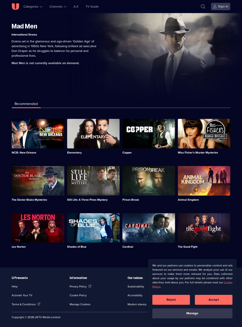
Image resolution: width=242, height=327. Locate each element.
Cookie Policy (78, 295)
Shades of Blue (76, 247)
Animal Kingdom (188, 200)
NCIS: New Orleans (24, 153)
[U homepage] (15, 6)
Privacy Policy (78, 286)
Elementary (74, 153)
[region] (192, 291)
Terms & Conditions (24, 304)
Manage (192, 313)
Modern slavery (137, 304)
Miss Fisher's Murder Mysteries (198, 153)
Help (15, 286)
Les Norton (19, 247)
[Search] (203, 6)
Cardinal (127, 247)
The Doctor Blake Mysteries (29, 200)
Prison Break (130, 200)
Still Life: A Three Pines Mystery (87, 200)
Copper (127, 153)
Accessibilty (135, 295)
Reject (171, 299)
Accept (214, 299)
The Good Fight (187, 247)
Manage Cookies (80, 304)
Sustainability (136, 286)
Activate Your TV (22, 295)
